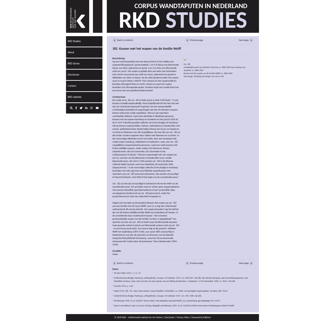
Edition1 (207, 317)
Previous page (196, 40)
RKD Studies (74, 41)
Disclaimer (74, 74)
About (71, 52)
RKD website (74, 97)
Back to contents (125, 40)
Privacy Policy (183, 317)
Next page (244, 40)
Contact (72, 86)
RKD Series (74, 63)
